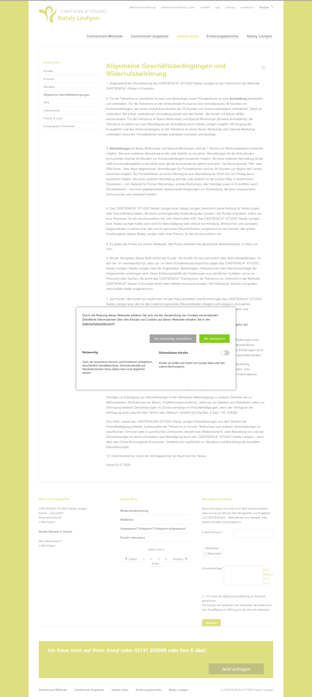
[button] (173, 338)
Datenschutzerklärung (97, 323)
